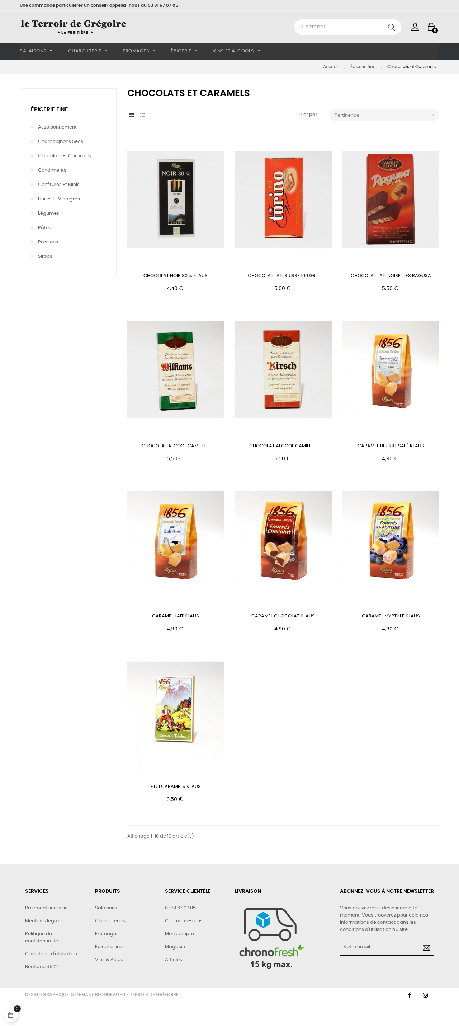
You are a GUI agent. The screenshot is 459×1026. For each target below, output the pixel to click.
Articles (173, 959)
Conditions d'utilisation (51, 954)
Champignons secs (60, 141)
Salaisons (106, 908)
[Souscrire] (425, 949)
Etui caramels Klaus (176, 786)
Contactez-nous (184, 921)
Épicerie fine (49, 109)
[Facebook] (409, 995)
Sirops (45, 256)
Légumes (48, 213)
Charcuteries (110, 921)
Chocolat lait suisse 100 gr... (283, 276)
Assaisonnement (57, 127)
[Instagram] (425, 995)
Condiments (52, 170)
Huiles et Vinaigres (59, 199)
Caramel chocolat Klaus (283, 616)
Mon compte (179, 934)
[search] (391, 27)
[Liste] (142, 115)
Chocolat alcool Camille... (175, 446)
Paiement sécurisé (46, 908)
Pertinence (385, 115)
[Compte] (415, 27)
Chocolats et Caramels (64, 156)
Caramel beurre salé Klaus (391, 446)
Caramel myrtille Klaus (391, 616)
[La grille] (131, 115)
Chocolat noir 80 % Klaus (175, 276)
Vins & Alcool (109, 959)
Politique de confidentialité (41, 937)
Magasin (175, 947)
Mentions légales (44, 921)
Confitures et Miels (59, 184)
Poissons (48, 242)
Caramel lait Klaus (175, 616)
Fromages (107, 934)
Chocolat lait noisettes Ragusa (391, 276)
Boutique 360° (41, 967)
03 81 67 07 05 (180, 908)
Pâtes (44, 227)
